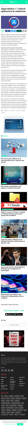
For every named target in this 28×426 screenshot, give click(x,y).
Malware (3, 407)
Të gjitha (21, 385)
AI (2, 396)
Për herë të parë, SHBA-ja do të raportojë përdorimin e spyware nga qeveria (12, 160)
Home (2, 6)
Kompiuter (12, 384)
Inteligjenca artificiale (6, 403)
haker (12, 400)
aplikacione (6, 110)
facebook (24, 398)
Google (7, 400)
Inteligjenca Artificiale (7, 209)
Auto (2, 383)
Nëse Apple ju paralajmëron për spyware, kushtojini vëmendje (11, 187)
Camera (12, 377)
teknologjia (22, 414)
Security (21, 381)
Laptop (11, 389)
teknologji (16, 414)
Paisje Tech (22, 377)
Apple (5, 6)
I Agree (20, 424)
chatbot (7, 398)
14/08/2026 (4, 163)
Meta (16, 407)
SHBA (8, 412)
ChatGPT (13, 398)
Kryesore (4, 155)
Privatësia (23, 110)
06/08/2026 (4, 217)
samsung (3, 412)
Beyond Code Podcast (4, 386)
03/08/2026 (4, 244)
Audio (2, 381)
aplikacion (11, 396)
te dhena (11, 414)
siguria (3, 112)
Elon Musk (18, 398)
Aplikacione (5, 291)
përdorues (20, 410)
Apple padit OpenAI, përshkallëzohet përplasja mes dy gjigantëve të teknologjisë (13, 268)
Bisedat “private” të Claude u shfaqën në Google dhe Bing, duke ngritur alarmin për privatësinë (13, 213)
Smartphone (22, 383)
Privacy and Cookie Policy (10, 424)
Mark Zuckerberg (10, 407)
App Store (13, 110)
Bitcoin (3, 398)
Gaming (12, 379)
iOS (22, 403)
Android (5, 396)
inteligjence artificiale (16, 403)
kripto (7, 405)
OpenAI (3, 410)
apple (18, 110)
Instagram (17, 400)
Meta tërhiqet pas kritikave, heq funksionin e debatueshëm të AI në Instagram (12, 296)
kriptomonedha (13, 405)
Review (21, 379)
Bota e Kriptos (4, 389)
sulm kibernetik (5, 414)
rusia (25, 410)
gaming (3, 400)
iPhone (3, 405)
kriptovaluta (20, 405)
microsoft (21, 407)
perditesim (8, 410)
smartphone (18, 412)
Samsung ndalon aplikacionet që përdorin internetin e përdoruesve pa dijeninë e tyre (13, 241)
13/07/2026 (4, 272)
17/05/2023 (3, 14)
